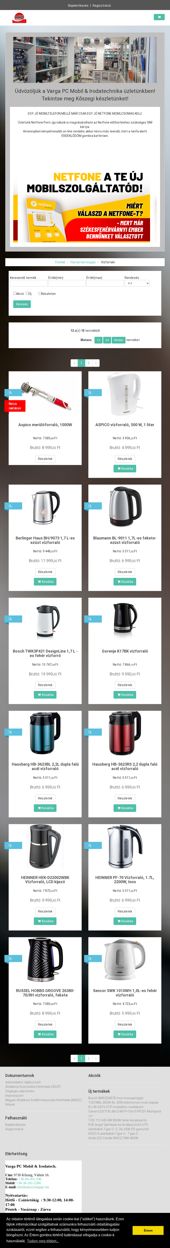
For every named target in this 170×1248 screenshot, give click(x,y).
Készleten (48, 294)
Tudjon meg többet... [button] (43, 1241)
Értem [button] (148, 1230)
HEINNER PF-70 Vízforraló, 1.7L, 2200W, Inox (124, 879)
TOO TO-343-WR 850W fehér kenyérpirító (117, 1120)
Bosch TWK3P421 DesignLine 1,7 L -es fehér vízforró (45, 653)
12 (98, 340)
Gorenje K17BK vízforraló (125, 651)
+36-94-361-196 (29, 1179)
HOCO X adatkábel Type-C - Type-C (113, 1133)
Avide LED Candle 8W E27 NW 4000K (113, 1138)
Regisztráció (102, 5)
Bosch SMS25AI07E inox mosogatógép (115, 1098)
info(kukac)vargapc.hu (33, 1187)
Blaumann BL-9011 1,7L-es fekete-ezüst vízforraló (124, 540)
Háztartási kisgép (83, 262)
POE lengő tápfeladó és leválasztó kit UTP (118, 1124)
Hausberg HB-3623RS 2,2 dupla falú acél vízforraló (124, 766)
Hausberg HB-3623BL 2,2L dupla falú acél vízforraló (45, 766)
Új (30, 294)
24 (107, 340)
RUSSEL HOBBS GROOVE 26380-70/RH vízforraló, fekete (45, 992)
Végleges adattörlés (19, 1091)
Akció (20, 294)
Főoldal (60, 262)
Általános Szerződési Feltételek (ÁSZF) (33, 1086)
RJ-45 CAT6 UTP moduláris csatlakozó (115, 1107)
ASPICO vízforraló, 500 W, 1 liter (124, 424)
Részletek (45, 459)
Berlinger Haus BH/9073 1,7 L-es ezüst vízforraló (45, 540)
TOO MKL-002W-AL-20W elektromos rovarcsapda (123, 1102)
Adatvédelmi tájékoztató (23, 1082)
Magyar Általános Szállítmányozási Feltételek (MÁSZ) (43, 1100)
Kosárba (127, 468)
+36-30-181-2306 (28, 1183)
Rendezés (132, 278)
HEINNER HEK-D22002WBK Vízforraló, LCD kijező (45, 879)
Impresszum (14, 1095)
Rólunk (10, 1104)
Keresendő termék (23, 278)
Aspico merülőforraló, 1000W (45, 424)
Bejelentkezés (78, 5)
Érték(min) (55, 278)
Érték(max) (94, 278)
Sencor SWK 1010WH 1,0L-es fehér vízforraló (125, 992)
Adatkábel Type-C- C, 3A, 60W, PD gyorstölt (118, 1129)
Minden (118, 340)
